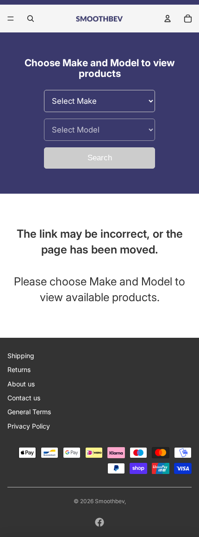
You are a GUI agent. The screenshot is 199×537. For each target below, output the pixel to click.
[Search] (30, 18)
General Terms (29, 412)
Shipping (20, 356)
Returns (19, 369)
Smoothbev (109, 501)
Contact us (23, 398)
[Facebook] (99, 522)
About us (21, 384)
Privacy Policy (28, 426)
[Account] (167, 18)
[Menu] (10, 18)
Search (99, 157)
